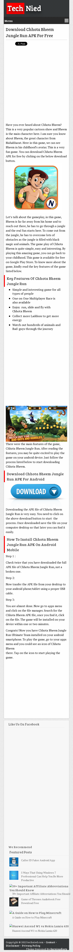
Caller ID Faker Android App (38, 860)
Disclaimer (12, 945)
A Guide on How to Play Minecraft (32, 917)
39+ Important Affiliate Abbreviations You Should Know (41, 895)
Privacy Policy (31, 945)
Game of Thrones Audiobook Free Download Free (40, 901)
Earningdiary (59, 949)
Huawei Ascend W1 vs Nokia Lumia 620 (34, 930)
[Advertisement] (36, 85)
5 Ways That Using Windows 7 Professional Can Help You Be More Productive (42, 876)
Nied (24, 8)
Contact (50, 942)
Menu (8, 21)
